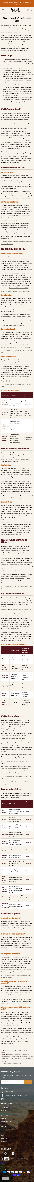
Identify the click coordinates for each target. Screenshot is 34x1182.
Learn (2, 1132)
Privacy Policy (4, 1144)
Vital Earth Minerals (12, 1169)
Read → (28, 811)
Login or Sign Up (5, 1107)
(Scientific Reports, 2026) (22, 347)
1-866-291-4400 (9, 1091)
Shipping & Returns (6, 1115)
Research (4, 1138)
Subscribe (28, 1082)
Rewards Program (6, 1121)
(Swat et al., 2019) (18, 325)
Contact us (4, 1118)
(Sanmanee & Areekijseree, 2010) (18, 287)
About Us (3, 1135)
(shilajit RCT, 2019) (11, 381)
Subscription (4, 1113)
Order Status (4, 1110)
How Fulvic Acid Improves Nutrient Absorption (16, 291)
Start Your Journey (6, 1130)
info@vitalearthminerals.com (12, 1099)
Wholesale (4, 1141)
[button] (2, 10)
